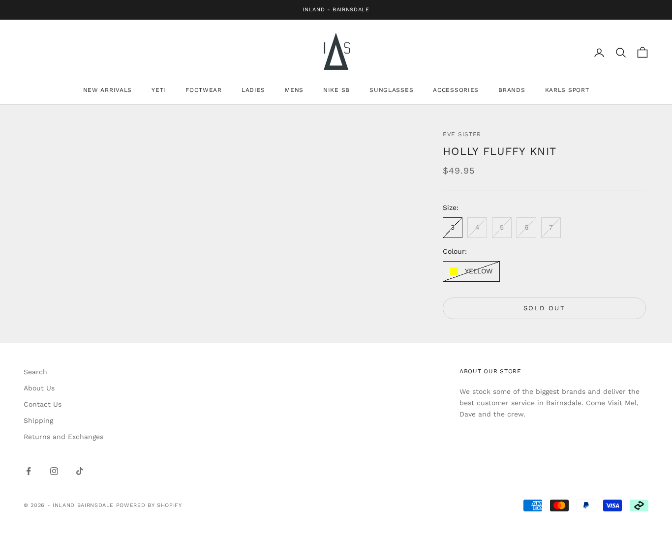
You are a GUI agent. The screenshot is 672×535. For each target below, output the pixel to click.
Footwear (203, 90)
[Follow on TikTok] (80, 471)
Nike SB (336, 90)
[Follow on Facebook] (28, 471)
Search (35, 372)
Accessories (456, 90)
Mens (294, 90)
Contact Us (42, 404)
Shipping (38, 420)
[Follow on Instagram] (54, 471)
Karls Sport (567, 90)
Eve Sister (462, 134)
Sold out (544, 308)
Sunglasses (391, 90)
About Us (39, 388)
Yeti (159, 90)
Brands (511, 90)
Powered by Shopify (149, 505)
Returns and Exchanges (63, 437)
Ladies (253, 90)
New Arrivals (107, 90)
